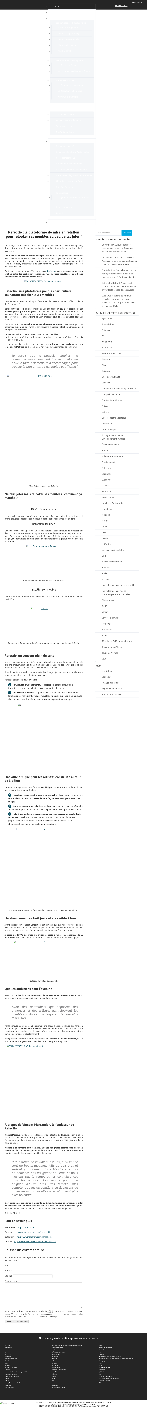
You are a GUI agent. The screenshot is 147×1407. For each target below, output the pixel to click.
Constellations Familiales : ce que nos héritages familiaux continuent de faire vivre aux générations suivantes (119, 273)
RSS (141, 6)
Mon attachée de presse (69, 45)
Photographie (108, 600)
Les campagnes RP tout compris (71, 23)
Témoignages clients (65, 126)
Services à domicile (111, 618)
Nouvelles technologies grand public (119, 585)
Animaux (106, 330)
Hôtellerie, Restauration (113, 503)
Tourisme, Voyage (110, 653)
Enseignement (108, 462)
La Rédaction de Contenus (70, 91)
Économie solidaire (110, 444)
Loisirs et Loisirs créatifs (113, 550)
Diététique (107, 423)
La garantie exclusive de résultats (73, 197)
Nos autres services (65, 80)
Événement (107, 480)
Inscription (107, 671)
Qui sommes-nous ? (65, 146)
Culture (105, 412)
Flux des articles (111, 683)
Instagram (139, 6)
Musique (106, 579)
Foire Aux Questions (65, 187)
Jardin (104, 526)
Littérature (107, 544)
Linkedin (131, 6)
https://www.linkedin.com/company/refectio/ (35, 1241)
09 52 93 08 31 (121, 6)
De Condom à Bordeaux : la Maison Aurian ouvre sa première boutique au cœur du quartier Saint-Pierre (119, 261)
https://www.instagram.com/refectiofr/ (33, 1237)
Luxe (104, 556)
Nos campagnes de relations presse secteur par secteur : (70, 1338)
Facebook (133, 6)
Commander (60, 12)
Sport (104, 635)
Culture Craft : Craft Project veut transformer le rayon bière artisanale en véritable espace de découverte (119, 286)
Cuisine (105, 406)
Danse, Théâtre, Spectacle (114, 418)
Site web (9, 1276)
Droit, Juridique (109, 429)
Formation (106, 491)
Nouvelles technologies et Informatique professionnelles (116, 593)
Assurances (107, 347)
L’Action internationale (68, 39)
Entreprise (107, 468)
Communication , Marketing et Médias (16, 1372)
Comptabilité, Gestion (112, 394)
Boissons (106, 371)
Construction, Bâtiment (112, 400)
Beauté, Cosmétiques (111, 353)
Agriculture (107, 318)
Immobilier (107, 509)
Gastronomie (108, 497)
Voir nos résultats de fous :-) (69, 120)
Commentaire (11, 1281)
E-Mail (8, 1270)
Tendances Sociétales (105, 1376)
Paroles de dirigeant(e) (68, 27)
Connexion (107, 677)
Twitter (136, 6)
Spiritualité (107, 629)
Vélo (104, 659)
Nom (7, 1265)
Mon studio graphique (68, 97)
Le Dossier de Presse (67, 65)
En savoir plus (60, 141)
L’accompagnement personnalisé (71, 169)
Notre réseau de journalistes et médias (74, 175)
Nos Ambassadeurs (65, 132)
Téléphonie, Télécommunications (117, 641)
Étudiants (106, 474)
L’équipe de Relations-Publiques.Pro (72, 152)
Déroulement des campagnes (69, 163)
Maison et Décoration (112, 561)
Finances (106, 485)
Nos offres (59, 18)
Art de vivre (107, 342)
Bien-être (106, 359)
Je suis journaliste (64, 207)
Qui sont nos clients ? (65, 114)
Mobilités (106, 567)
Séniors (105, 612)
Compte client (137, 2)
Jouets (105, 538)
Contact (59, 213)
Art (103, 336)
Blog (56, 222)
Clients (57, 110)
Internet (105, 521)
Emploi (105, 450)
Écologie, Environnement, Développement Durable (113, 437)
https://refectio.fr (25, 1227)
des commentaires (112, 688)
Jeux (104, 532)
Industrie (106, 515)
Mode (104, 573)
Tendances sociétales (112, 647)
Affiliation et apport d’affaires (69, 181)
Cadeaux (106, 382)
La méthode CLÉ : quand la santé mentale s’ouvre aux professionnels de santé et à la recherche (118, 248)
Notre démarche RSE (65, 158)
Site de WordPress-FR (111, 694)
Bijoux (104, 365)
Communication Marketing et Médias (119, 388)
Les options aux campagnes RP (70, 60)
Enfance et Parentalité (112, 456)
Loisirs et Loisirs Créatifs (59, 1387)
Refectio (51, 271)
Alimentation (108, 324)
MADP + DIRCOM (65, 51)
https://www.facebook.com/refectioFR (33, 1232)
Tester (57, 6)
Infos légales (62, 193)
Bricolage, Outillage (111, 377)
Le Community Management (71, 85)
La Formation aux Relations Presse (74, 71)
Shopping (106, 623)
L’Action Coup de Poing (68, 33)
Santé (104, 606)
